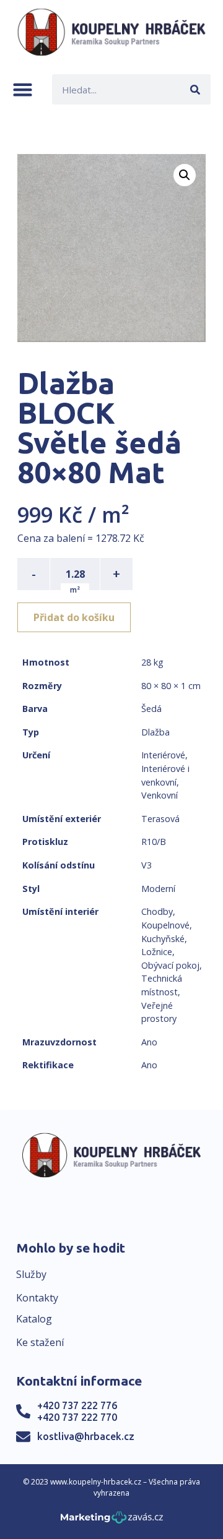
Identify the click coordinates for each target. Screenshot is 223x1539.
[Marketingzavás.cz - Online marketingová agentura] (112, 1520)
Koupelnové (165, 925)
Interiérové (163, 755)
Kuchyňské (163, 939)
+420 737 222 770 (77, 1417)
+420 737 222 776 (77, 1405)
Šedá (151, 708)
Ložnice (156, 952)
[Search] (195, 89)
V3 (146, 865)
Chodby (157, 911)
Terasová (160, 819)
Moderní (158, 888)
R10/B (153, 841)
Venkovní (159, 795)
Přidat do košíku (74, 617)
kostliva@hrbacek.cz (85, 1436)
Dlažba (155, 732)
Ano (149, 1042)
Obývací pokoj (170, 965)
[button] (22, 89)
